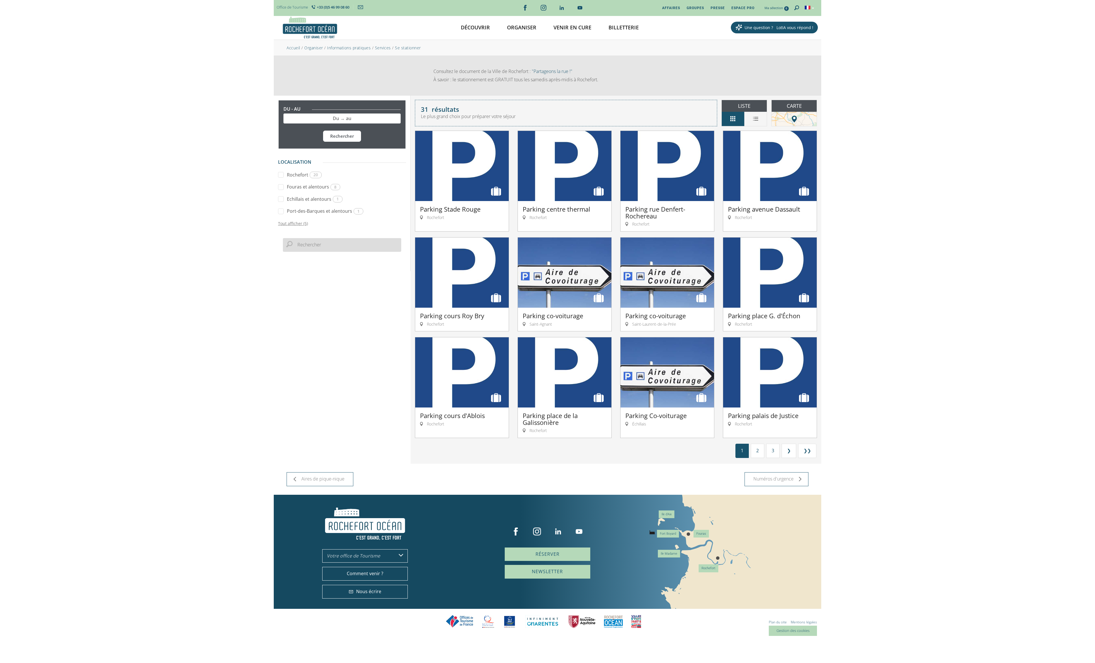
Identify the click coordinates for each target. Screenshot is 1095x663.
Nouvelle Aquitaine (582, 621)
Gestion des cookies (793, 630)
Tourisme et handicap (510, 622)
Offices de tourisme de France (460, 621)
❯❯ (807, 450)
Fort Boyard (668, 534)
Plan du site (778, 622)
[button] (475, 28)
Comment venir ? (365, 573)
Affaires (671, 8)
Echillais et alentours (313, 199)
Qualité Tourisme (488, 621)
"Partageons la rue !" (551, 71)
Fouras (701, 534)
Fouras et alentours (311, 187)
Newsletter (547, 571)
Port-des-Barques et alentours (323, 211)
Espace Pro (743, 8)
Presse (718, 8)
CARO (613, 621)
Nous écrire (368, 591)
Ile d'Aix (667, 514)
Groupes (695, 8)
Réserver (547, 554)
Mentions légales (804, 622)
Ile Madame (669, 553)
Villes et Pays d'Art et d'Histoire (636, 621)
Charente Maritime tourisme (542, 621)
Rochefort (302, 175)
